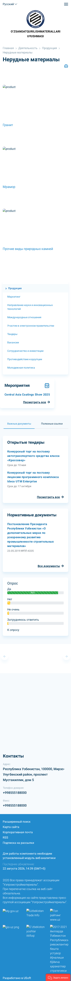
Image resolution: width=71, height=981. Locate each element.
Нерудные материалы (17, 52)
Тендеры (12, 334)
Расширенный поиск (17, 821)
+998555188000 (15, 793)
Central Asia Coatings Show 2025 (27, 394)
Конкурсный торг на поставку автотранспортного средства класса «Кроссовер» (33, 456)
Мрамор (9, 187)
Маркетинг (13, 296)
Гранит (8, 125)
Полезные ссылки (52, 423)
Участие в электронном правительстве (30, 325)
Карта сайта (11, 827)
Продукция (49, 48)
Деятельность (28, 48)
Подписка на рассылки (18, 843)
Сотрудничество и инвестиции (25, 350)
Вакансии (13, 342)
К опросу (13, 630)
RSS (5, 837)
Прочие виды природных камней (28, 249)
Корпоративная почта (18, 832)
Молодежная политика (21, 367)
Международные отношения (24, 317)
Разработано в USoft (17, 978)
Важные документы (19, 423)
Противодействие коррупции (24, 359)
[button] (58, 977)
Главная (8, 48)
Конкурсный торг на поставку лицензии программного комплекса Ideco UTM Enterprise (33, 477)
